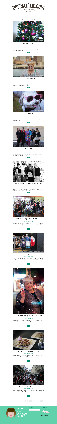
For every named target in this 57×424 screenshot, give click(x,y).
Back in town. (28, 148)
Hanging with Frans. (28, 113)
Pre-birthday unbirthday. (28, 78)
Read (28, 52)
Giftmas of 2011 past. (28, 43)
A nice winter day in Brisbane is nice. (28, 255)
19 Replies (32, 388)
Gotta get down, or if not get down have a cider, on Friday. (28, 316)
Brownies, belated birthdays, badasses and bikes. (28, 183)
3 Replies (32, 256)
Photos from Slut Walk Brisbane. (28, 387)
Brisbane (29, 388)
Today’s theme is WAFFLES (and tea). (28, 352)
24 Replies (32, 221)
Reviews (30, 353)
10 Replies (31, 318)
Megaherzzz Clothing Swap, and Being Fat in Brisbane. (28, 219)
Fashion (28, 221)
